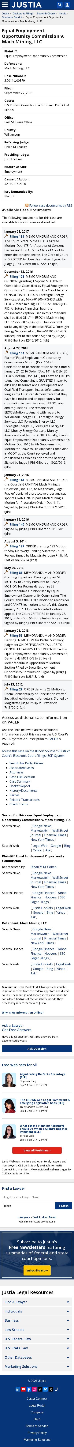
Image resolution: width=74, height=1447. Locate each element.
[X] (51, 1389)
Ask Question (37, 1048)
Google (56, 846)
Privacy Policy (37, 1432)
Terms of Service (37, 1426)
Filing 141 (17, 480)
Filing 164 (17, 353)
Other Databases (18, 1357)
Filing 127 (17, 546)
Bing (67, 846)
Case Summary (20, 781)
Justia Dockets (42, 908)
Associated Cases (21, 768)
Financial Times (55, 835)
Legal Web (39, 846)
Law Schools (14, 1329)
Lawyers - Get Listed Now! (37, 1217)
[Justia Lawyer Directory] (56, 1389)
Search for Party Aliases (26, 763)
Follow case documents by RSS (50, 205)
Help (37, 1419)
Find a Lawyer (13, 1188)
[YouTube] (23, 1389)
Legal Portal (37, 1405)
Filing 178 (17, 276)
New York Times (42, 839)
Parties (14, 795)
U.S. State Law (16, 1348)
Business (12, 1320)
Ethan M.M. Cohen (44, 867)
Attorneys (16, 772)
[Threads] (40, 1389)
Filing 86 (16, 573)
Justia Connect (37, 1398)
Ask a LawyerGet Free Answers (16, 1027)
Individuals (13, 1311)
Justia (42, 1380)
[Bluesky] (45, 1389)
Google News (41, 826)
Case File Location (22, 777)
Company (37, 1412)
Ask (47, 850)
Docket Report (19, 786)
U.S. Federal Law (18, 1339)
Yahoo (37, 850)
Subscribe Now (37, 1270)
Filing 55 (16, 635)
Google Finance (43, 893)
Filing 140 (17, 524)
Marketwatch (40, 830)
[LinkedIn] (18, 1389)
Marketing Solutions (21, 1366)
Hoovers (51, 897)
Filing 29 (16, 689)
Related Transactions (24, 800)
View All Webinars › (37, 1150)
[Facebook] (29, 1389)
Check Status (18, 804)
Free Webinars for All (19, 1065)
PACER (53, 739)
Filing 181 (17, 236)
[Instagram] (34, 1389)
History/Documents (23, 790)
